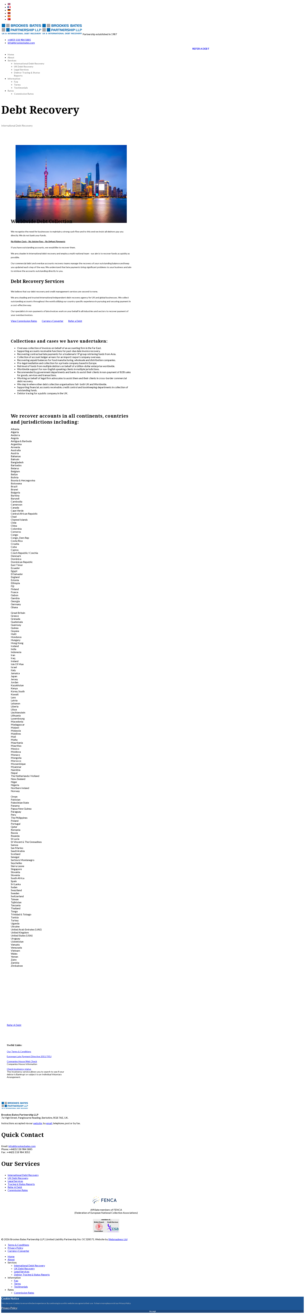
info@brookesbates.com (21, 42)
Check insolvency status (19, 1069)
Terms (17, 84)
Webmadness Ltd (117, 1239)
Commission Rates (24, 93)
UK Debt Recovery (23, 66)
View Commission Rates (24, 320)
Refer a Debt (75, 320)
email (49, 1123)
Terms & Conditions (18, 1244)
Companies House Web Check (22, 1061)
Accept (152, 1311)
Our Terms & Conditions (19, 1051)
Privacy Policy (15, 1247)
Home (11, 54)
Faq (16, 81)
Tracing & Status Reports (21, 1184)
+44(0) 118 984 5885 (19, 39)
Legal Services (21, 69)
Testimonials (21, 87)
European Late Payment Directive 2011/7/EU (29, 1056)
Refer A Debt (200, 48)
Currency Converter (52, 320)
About (11, 57)
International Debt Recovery (29, 63)
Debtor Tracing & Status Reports (32, 1274)
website (37, 1123)
